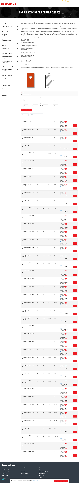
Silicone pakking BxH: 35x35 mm (28, 444)
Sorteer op (33, 114)
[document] (39, 480)
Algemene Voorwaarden (43, 469)
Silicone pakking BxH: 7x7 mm (27, 137)
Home (16, 13)
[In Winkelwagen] (75, 125)
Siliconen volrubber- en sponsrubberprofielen (26, 13)
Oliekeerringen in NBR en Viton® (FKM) (7, 70)
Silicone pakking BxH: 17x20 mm (28, 350)
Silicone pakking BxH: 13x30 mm (28, 263)
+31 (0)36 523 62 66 (5, 471)
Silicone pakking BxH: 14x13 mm (28, 287)
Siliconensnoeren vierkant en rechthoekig (43, 13)
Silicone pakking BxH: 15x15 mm (28, 302)
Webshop (4, 23)
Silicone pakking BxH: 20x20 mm (28, 389)
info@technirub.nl (5, 473)
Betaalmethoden (42, 473)
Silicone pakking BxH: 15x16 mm (28, 326)
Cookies (40, 477)
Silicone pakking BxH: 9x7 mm (27, 145)
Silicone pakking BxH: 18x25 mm (28, 357)
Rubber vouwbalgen (6, 85)
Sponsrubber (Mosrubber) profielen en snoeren (7, 39)
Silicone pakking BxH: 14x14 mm (28, 295)
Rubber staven (5, 82)
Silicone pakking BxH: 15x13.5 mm (26, 310)
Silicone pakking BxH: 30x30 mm (28, 436)
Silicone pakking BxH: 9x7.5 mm (28, 153)
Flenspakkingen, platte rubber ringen (7, 62)
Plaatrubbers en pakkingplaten (5, 49)
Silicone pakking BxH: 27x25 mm (28, 412)
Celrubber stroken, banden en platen (7, 44)
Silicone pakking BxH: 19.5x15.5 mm (26, 381)
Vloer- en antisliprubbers (7, 53)
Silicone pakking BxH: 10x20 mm (28, 247)
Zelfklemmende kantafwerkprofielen (6, 35)
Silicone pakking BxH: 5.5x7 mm (28, 129)
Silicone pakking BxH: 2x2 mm (27, 122)
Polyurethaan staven (6, 78)
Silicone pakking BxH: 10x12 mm (28, 208)
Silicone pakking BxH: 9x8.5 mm (28, 161)
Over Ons (22, 469)
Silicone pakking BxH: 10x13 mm (28, 232)
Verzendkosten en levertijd (43, 471)
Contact (22, 475)
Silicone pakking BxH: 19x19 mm (28, 365)
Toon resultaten (26, 109)
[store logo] (8, 4)
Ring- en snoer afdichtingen (8, 66)
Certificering (23, 471)
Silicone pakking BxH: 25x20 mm (28, 405)
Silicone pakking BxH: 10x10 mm (28, 192)
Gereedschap (5, 95)
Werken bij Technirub (24, 473)
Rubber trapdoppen (6, 88)
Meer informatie (35, 480)
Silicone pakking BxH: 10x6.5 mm (26, 185)
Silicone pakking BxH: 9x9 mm (27, 169)
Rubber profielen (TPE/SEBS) (8, 26)
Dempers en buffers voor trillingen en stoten (7, 57)
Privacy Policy (41, 475)
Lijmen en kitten (5, 92)
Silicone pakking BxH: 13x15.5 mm (26, 255)
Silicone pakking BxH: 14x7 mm (28, 271)
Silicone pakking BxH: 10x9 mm (28, 216)
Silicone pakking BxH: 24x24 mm (28, 397)
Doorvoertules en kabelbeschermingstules (7, 74)
